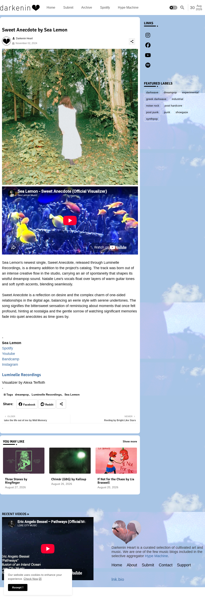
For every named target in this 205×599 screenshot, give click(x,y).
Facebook (29, 404)
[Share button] (61, 404)
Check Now (31, 578)
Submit (68, 7)
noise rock (152, 105)
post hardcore (173, 105)
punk (167, 112)
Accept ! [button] (17, 587)
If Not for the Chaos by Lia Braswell (115, 481)
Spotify (105, 7)
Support (184, 565)
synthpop (152, 118)
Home (51, 7)
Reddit (49, 404)
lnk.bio (118, 579)
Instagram (10, 364)
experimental (190, 92)
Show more (130, 441)
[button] (173, 8)
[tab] (51, 7)
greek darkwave (156, 99)
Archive (86, 7)
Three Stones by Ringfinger (16, 481)
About (132, 565)
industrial (177, 99)
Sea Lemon (72, 394)
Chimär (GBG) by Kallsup (68, 479)
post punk (152, 112)
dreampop (22, 394)
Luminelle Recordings (21, 374)
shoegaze (182, 112)
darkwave (152, 92)
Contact (166, 565)
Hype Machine (128, 7)
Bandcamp (10, 359)
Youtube (8, 354)
